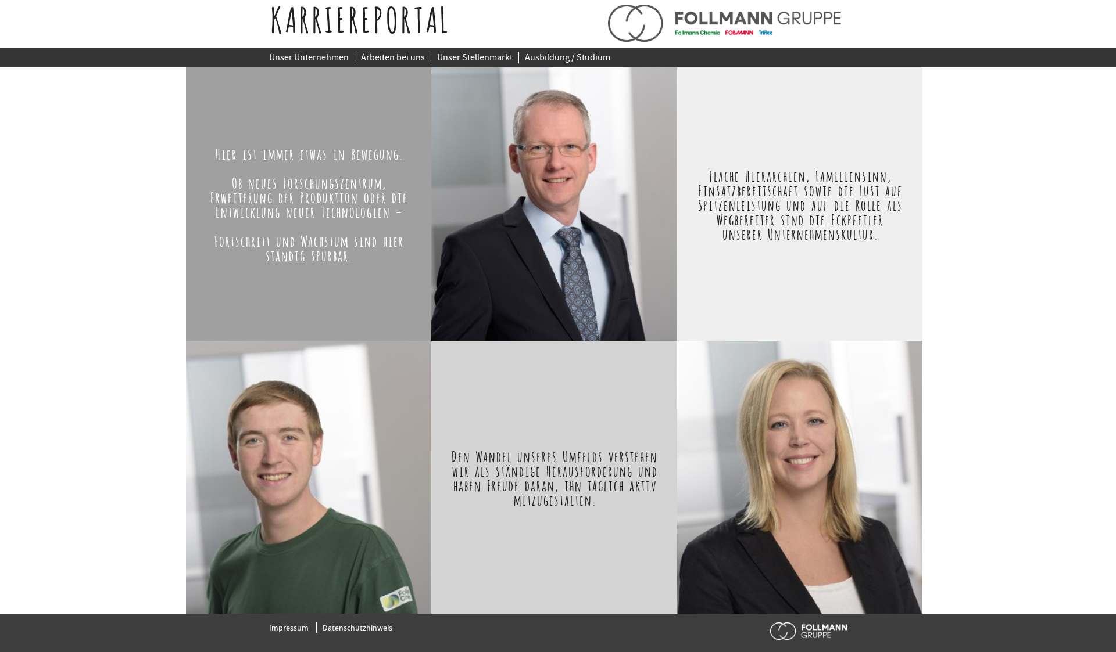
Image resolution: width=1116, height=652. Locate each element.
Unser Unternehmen (309, 57)
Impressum (289, 627)
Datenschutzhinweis (357, 627)
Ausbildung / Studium (567, 57)
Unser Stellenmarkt (475, 57)
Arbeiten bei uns (393, 57)
